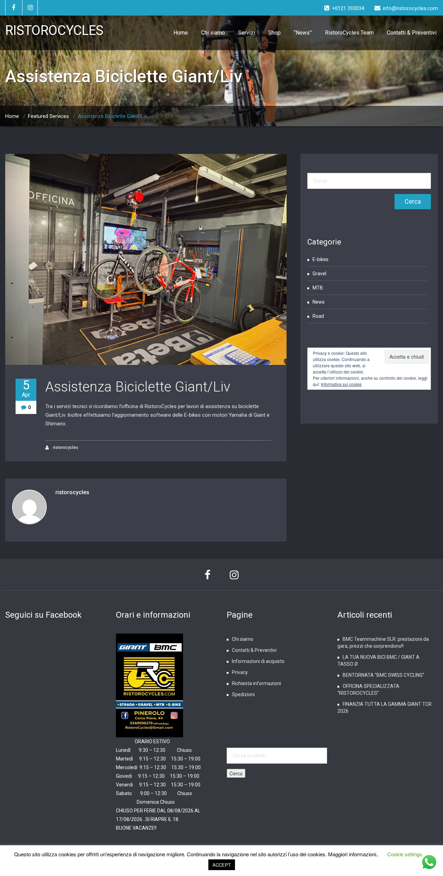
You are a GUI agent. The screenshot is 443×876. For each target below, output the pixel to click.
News (319, 302)
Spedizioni (243, 694)
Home (180, 32)
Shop (274, 32)
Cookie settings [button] (404, 854)
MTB (318, 288)
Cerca (236, 773)
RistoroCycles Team (349, 32)
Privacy (240, 672)
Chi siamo (213, 32)
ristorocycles (65, 447)
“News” (303, 32)
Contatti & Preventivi (411, 32)
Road (318, 316)
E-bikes (320, 259)
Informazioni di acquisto (258, 661)
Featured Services (48, 116)
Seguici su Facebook (43, 615)
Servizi (246, 32)
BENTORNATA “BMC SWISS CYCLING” (383, 675)
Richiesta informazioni (256, 683)
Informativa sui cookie (341, 384)
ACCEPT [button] (222, 864)
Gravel (319, 273)
